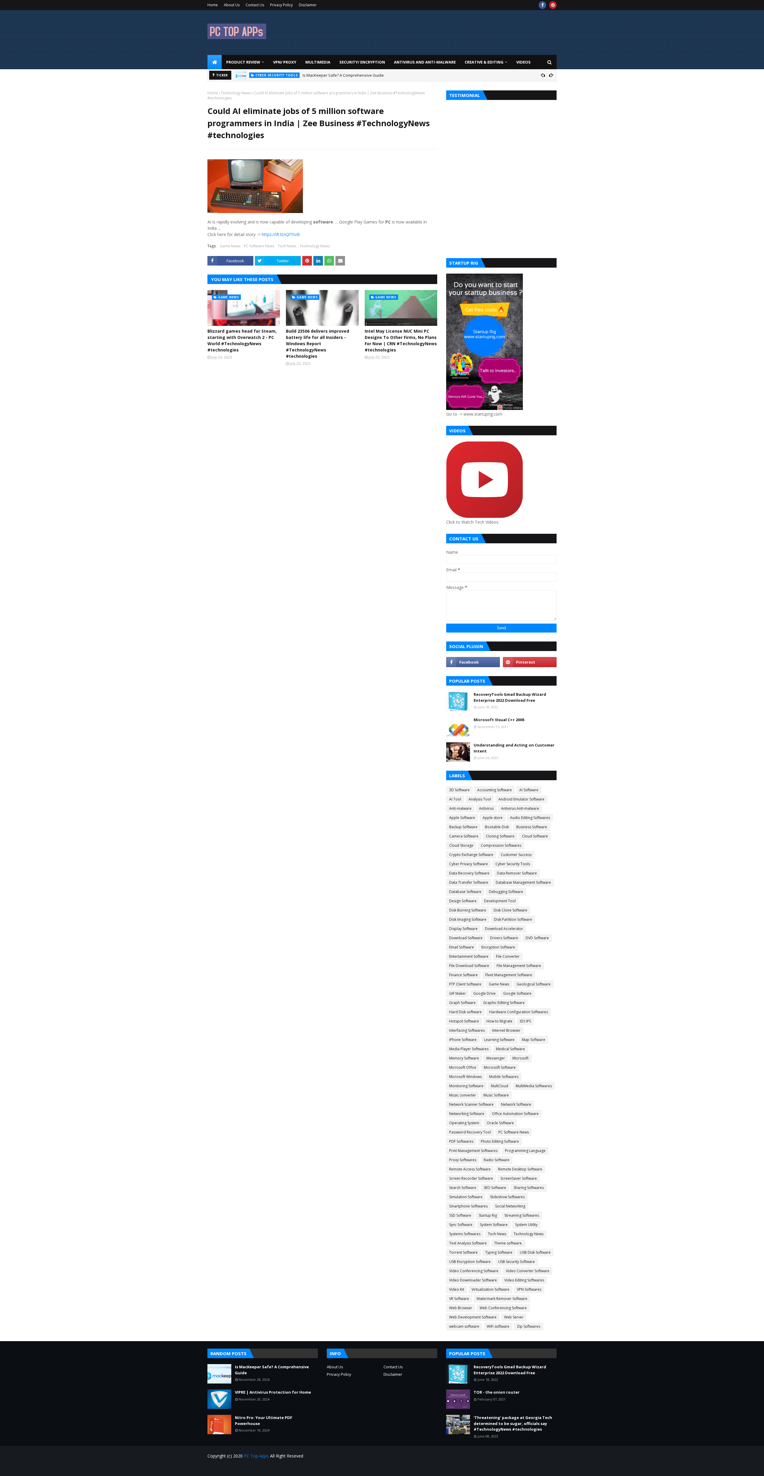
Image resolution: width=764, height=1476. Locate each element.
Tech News (287, 246)
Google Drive (484, 993)
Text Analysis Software (468, 1243)
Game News (230, 246)
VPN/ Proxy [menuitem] (284, 62)
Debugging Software (506, 891)
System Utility (526, 1224)
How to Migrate (499, 1021)
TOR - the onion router (497, 1392)
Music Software (496, 1095)
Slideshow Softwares (507, 1196)
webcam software (464, 1326)
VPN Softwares (529, 1289)
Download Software (466, 937)
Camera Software (463, 836)
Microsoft (520, 1058)
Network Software (516, 1104)
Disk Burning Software (467, 910)
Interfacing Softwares (467, 1030)
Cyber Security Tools (512, 863)
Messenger (495, 1058)
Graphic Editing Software (504, 1002)
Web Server (513, 1317)
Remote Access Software (470, 1169)
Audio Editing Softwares (530, 817)
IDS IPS (525, 1021)
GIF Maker (457, 993)
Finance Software (463, 974)
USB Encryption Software (470, 1261)
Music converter (462, 1095)
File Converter (508, 956)
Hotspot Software (464, 1021)
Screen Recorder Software (471, 1178)
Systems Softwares (464, 1233)
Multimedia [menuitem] (317, 62)
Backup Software (463, 826)
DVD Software (537, 937)
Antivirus (486, 808)
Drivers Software (504, 937)
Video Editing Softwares (524, 1280)
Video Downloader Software (473, 1280)
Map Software (533, 1039)
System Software (494, 1224)
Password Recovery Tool (470, 1132)
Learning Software (499, 1039)
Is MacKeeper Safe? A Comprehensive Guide (343, 74)
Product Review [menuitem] (243, 62)
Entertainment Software (469, 956)
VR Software (459, 1298)
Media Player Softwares (469, 1048)
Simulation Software (466, 1196)
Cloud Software (535, 836)
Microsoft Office (462, 1067)
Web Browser (460, 1307)
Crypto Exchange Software (471, 854)
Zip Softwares (528, 1326)
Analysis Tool (480, 799)
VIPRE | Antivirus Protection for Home (273, 1392)
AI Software (528, 789)
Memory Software (464, 1058)
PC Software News (259, 246)
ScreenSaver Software (518, 1178)
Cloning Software (500, 836)
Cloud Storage (461, 845)
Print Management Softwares (473, 1150)
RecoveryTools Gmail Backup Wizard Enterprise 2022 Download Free (510, 697)
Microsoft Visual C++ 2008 (499, 719)
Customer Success (516, 854)
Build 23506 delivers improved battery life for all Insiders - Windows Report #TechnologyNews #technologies (317, 343)
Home (212, 4)
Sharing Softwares (529, 1187)
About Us (232, 4)
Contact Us (255, 4)
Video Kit (456, 1289)
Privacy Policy (281, 4)
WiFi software (498, 1326)
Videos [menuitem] (523, 62)
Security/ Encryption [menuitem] (362, 62)
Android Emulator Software (521, 799)
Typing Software (498, 1252)
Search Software (462, 1187)
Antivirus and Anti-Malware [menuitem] (425, 62)
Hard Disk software (465, 1011)
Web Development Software (473, 1317)
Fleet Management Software (508, 974)
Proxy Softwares (462, 1159)
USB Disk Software (535, 1252)
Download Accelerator (504, 928)
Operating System (464, 1122)
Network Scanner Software (471, 1104)
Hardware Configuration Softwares (518, 1011)
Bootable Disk (497, 826)
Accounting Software (494, 789)
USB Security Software (516, 1261)
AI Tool (455, 799)
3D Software (459, 789)
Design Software (463, 900)
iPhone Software (463, 1039)
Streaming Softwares (521, 1215)
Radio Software (496, 1159)
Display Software (463, 928)
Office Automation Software (515, 1113)
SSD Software (460, 1215)
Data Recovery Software (469, 873)
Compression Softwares (501, 845)
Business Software (531, 826)
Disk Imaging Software (467, 919)
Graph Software (462, 1002)
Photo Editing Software (500, 1141)
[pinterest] (553, 5)
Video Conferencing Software (473, 1270)
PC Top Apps (256, 1456)
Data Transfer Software (468, 882)
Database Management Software (523, 882)
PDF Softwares (461, 1141)
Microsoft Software (500, 1067)
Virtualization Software (490, 1289)
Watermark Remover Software (502, 1298)
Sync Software (460, 1224)
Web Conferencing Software (503, 1307)
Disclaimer (308, 4)
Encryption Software (498, 947)
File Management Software (519, 965)
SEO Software (495, 1187)
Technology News (236, 92)
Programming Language (525, 1150)
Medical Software (510, 1048)
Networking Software (466, 1113)
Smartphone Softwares (468, 1206)
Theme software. (508, 1243)
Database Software (465, 891)
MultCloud (499, 1085)
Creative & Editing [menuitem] (484, 62)
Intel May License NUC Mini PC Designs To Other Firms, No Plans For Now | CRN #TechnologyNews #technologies (401, 340)
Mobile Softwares (503, 1076)
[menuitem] (214, 62)
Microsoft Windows (465, 1076)
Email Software (461, 947)
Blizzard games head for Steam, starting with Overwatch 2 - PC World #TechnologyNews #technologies (242, 340)
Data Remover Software (517, 873)
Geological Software (534, 984)
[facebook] (542, 5)
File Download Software (469, 965)
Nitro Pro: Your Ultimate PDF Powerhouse (263, 1420)
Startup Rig (488, 1215)
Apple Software (462, 817)
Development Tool (500, 900)
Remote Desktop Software (520, 1169)
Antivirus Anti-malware (520, 808)
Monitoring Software (466, 1085)
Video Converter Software (527, 1270)
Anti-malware (460, 808)
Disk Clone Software (510, 910)
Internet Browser (506, 1030)
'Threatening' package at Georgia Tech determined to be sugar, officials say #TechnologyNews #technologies (513, 1423)
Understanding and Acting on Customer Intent (514, 748)
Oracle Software (500, 1122)
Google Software (517, 993)
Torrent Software (463, 1252)
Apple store (493, 817)
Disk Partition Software (513, 919)
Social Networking (510, 1206)
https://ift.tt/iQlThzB (281, 234)
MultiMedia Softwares (534, 1085)
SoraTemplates (241, 1467)
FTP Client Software (465, 984)
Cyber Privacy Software (468, 863)
